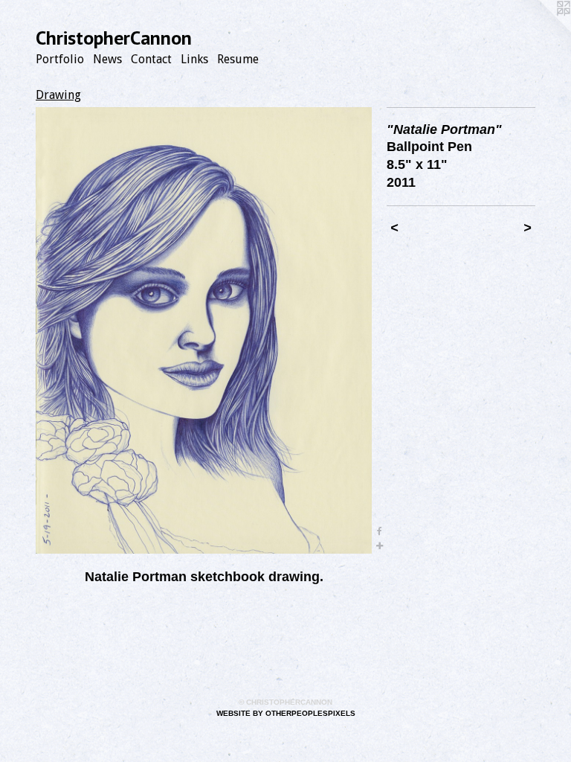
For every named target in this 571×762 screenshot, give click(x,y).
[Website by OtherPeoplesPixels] (541, 30)
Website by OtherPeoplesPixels (285, 713)
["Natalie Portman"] (204, 330)
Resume (238, 59)
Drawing (58, 95)
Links (194, 59)
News (107, 59)
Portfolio (60, 59)
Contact (151, 59)
